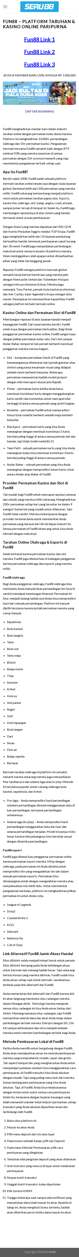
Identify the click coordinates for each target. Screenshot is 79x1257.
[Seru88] (39, 6)
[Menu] (5, 6)
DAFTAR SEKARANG (39, 111)
